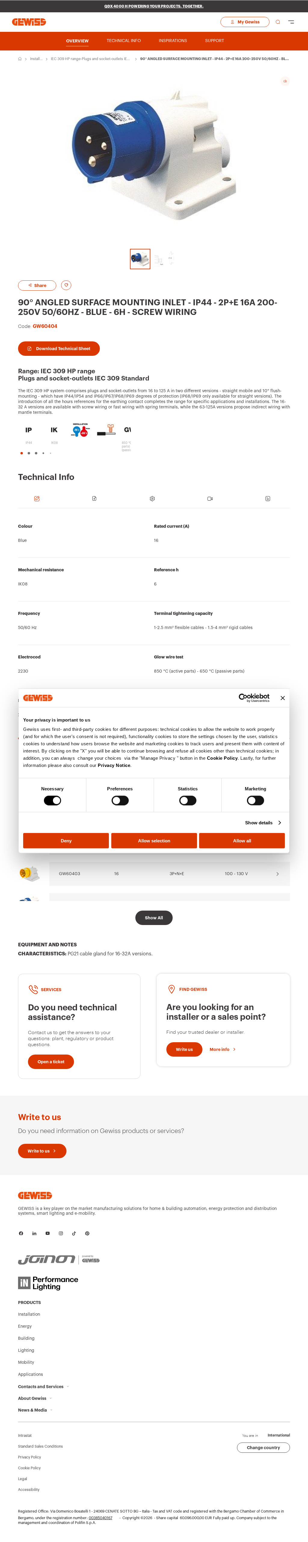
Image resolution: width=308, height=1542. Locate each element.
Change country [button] (263, 1448)
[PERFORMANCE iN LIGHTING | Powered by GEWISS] (59, 1283)
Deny (66, 840)
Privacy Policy (29, 1457)
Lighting (26, 1350)
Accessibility (28, 1490)
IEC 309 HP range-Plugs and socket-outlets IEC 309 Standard (90, 59)
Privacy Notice (114, 765)
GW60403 (69, 874)
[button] (21, 453)
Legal (22, 1479)
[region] (154, 626)
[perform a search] (278, 22)
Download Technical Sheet (63, 349)
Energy (25, 1326)
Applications (30, 1375)
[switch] (120, 800)
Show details (259, 822)
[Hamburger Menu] (291, 22)
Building (26, 1338)
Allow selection (154, 840)
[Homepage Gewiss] (29, 22)
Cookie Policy (222, 758)
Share (39, 285)
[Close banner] (283, 698)
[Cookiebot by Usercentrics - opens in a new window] (243, 697)
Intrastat (25, 1435)
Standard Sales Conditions (40, 1446)
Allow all (242, 840)
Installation (36, 59)
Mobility (26, 1362)
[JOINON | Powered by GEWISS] (59, 1260)
